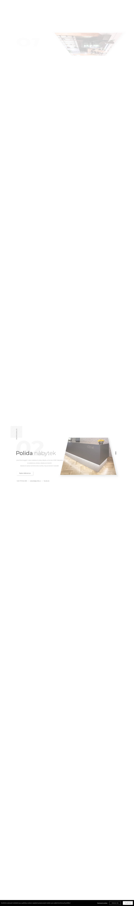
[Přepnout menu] (116, 6)
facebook (46, 481)
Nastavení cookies (102, 903)
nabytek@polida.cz (35, 481)
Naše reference (25, 473)
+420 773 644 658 (22, 481)
